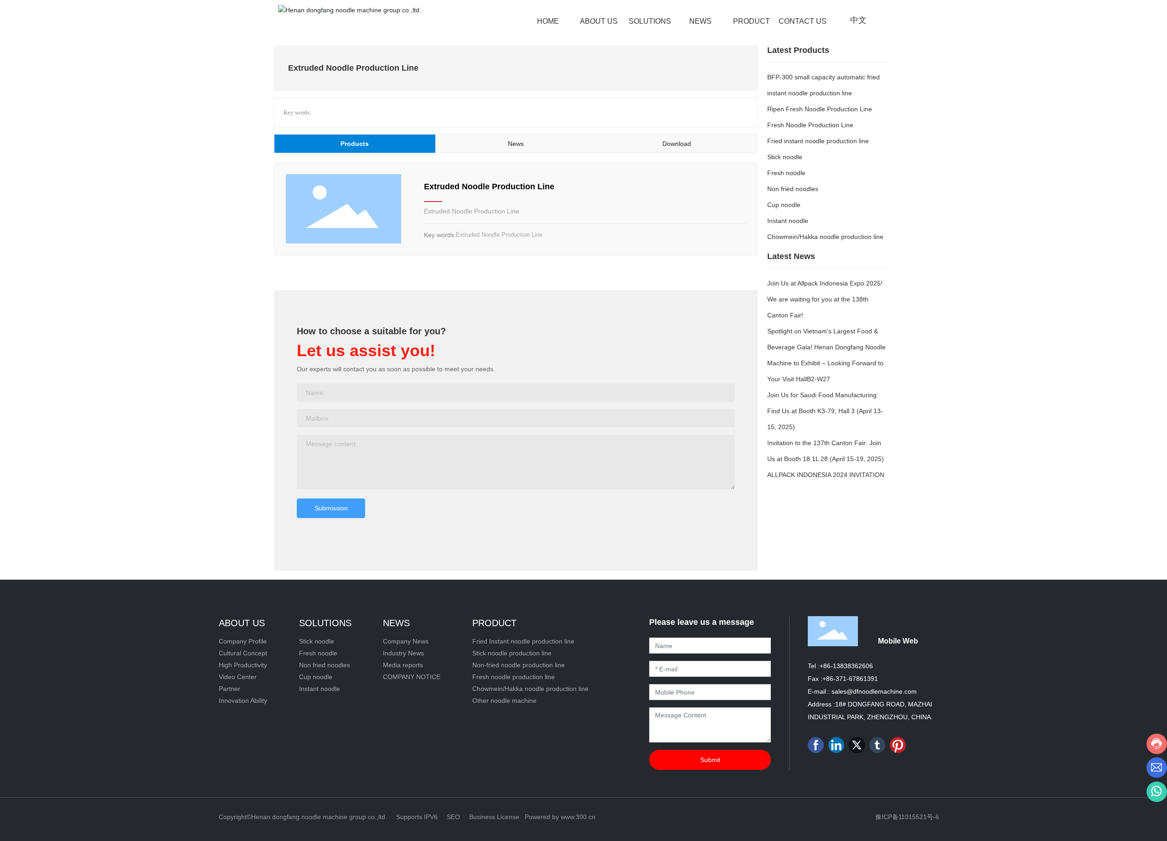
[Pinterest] (898, 745)
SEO (453, 816)
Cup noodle (783, 204)
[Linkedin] (836, 745)
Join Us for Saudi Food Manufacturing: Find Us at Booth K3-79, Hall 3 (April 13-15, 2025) (825, 411)
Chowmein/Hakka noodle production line (825, 236)
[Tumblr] (877, 745)
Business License (494, 816)
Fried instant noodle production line (818, 141)
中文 (858, 20)
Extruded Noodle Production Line (489, 186)
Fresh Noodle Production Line (810, 125)
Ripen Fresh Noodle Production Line (819, 109)
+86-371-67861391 (850, 678)
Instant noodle (787, 220)
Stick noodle (784, 157)
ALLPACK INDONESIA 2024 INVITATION (825, 474)
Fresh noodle (786, 173)
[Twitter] (857, 745)
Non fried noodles (792, 188)
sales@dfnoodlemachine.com (874, 691)
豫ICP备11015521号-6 (907, 816)
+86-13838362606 (846, 666)
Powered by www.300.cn (560, 816)
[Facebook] (816, 745)
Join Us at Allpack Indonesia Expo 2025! (825, 283)
